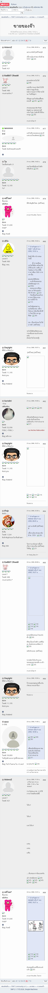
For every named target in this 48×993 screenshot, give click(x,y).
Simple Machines (31, 989)
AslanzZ (8, 47)
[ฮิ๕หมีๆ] (3, 231)
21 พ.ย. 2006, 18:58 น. (33, 401)
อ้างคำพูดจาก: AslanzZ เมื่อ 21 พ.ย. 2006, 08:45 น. (34, 518)
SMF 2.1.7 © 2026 (17, 989)
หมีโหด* (8, 198)
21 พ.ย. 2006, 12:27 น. (33, 75)
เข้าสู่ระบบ (26, 7)
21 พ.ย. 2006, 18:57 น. (33, 347)
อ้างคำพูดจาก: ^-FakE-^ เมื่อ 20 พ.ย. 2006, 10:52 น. (34, 249)
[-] (3, 543)
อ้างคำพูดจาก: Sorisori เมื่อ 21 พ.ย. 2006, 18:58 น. (34, 729)
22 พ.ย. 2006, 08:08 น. (33, 562)
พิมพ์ (45, 41)
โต (5, 161)
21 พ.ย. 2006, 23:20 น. (33, 511)
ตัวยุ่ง (6, 510)
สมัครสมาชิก (38, 7)
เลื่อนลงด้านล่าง (5, 41)
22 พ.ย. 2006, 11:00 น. (33, 722)
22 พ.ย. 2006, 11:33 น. (33, 779)
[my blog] (3, 381)
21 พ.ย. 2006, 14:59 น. (33, 198)
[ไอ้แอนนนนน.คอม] (3, 154)
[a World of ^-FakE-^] (3, 761)
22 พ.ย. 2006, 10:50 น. (33, 678)
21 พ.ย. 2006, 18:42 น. (33, 241)
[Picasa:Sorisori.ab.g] (3, 433)
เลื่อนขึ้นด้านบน (5, 981)
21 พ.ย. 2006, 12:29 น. (33, 128)
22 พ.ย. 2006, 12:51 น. (33, 892)
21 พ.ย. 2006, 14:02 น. (33, 161)
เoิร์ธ (6, 241)
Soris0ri (8, 401)
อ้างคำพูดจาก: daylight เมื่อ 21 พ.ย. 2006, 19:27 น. (34, 570)
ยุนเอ (6, 721)
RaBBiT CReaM (11, 75)
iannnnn (8, 128)
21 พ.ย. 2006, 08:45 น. (33, 47)
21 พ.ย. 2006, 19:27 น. (33, 443)
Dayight (8, 347)
